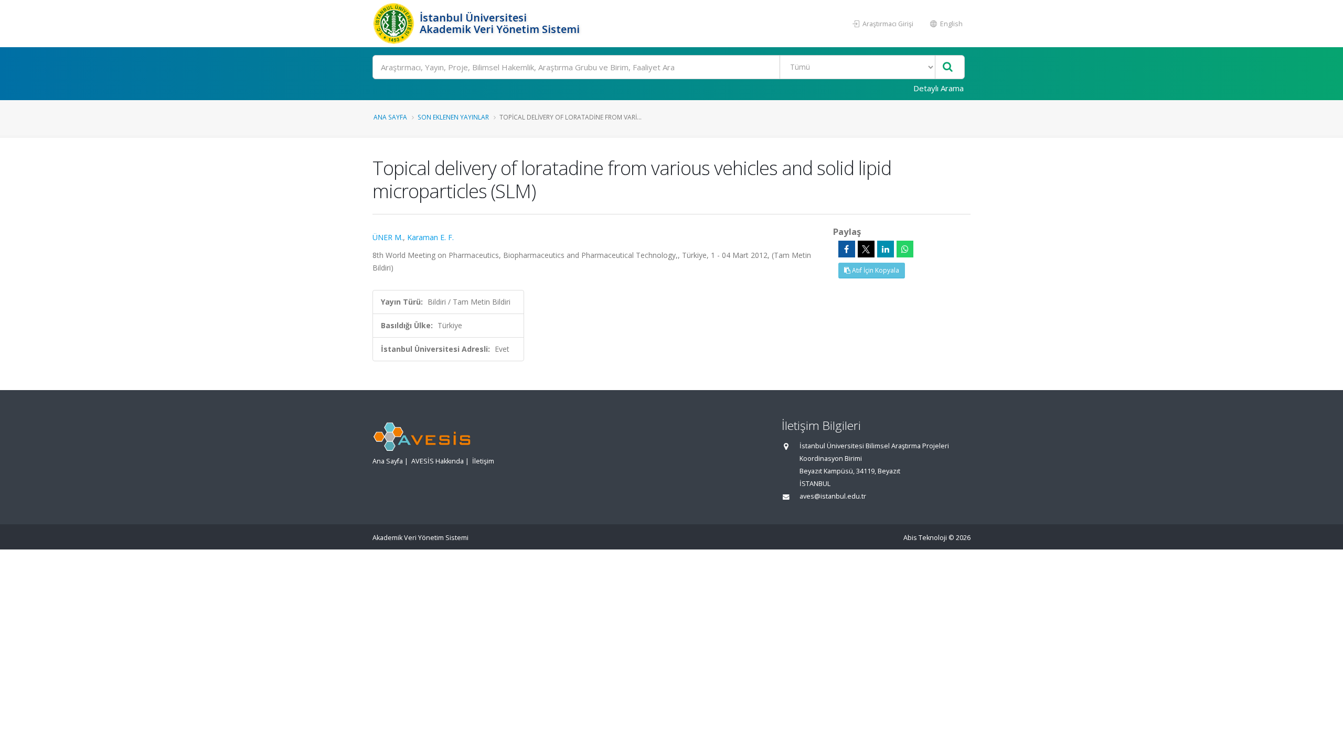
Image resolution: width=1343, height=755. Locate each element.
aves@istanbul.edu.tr (833, 496)
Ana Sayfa (390, 117)
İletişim (483, 461)
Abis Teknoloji (925, 537)
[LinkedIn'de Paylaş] (885, 249)
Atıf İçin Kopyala (874, 270)
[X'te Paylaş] (866, 249)
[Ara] (948, 67)
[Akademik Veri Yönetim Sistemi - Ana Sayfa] (394, 23)
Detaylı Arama (938, 88)
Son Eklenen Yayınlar (453, 117)
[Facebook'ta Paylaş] (846, 249)
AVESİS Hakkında (437, 461)
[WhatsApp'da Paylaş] (905, 249)
